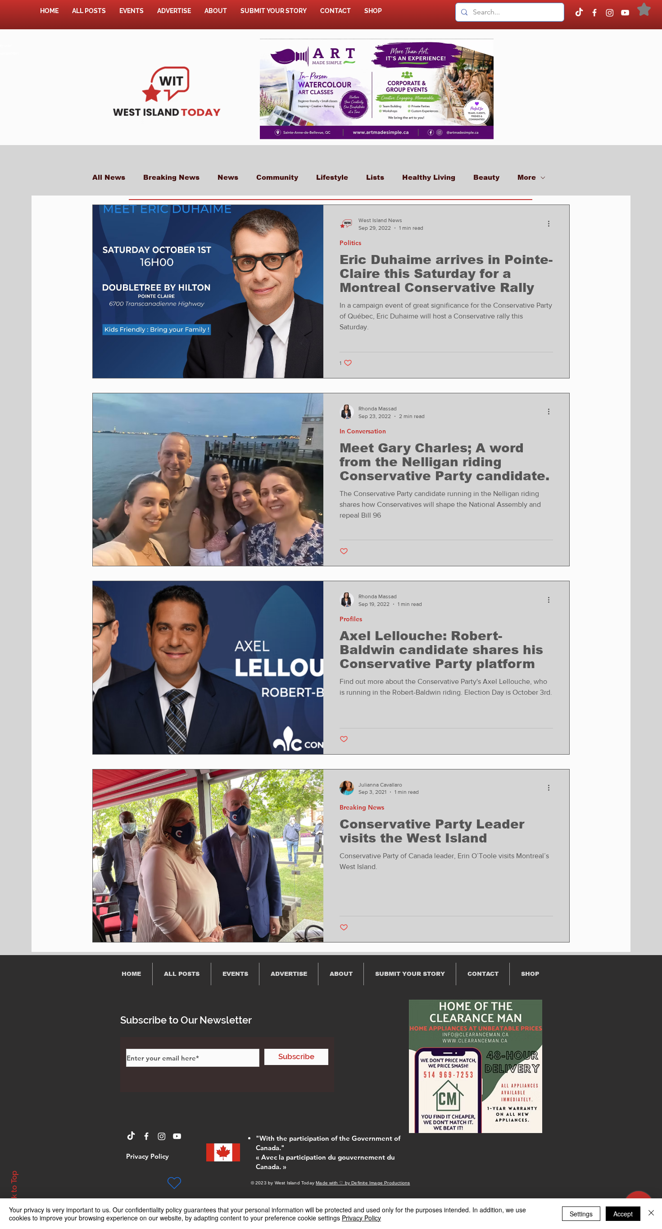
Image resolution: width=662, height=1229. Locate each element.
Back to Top (13, 1191)
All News (108, 177)
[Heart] (174, 1183)
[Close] (651, 1214)
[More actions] (551, 223)
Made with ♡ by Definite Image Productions (363, 1182)
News (228, 177)
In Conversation (363, 431)
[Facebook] (594, 13)
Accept (623, 1213)
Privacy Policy (361, 1217)
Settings (581, 1213)
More (526, 177)
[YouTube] (625, 13)
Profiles (351, 619)
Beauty (486, 177)
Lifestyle (332, 177)
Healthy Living (428, 177)
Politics (350, 243)
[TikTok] (579, 13)
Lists (375, 177)
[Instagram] (610, 13)
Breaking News (171, 177)
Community (277, 177)
